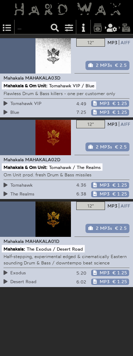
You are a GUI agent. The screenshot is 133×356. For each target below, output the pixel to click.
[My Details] (112, 27)
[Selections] (7, 27)
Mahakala (14, 78)
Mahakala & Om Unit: (26, 85)
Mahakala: (14, 248)
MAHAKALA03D (42, 78)
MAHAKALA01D (42, 241)
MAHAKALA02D (42, 159)
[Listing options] (69, 27)
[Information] (83, 27)
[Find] (55, 27)
